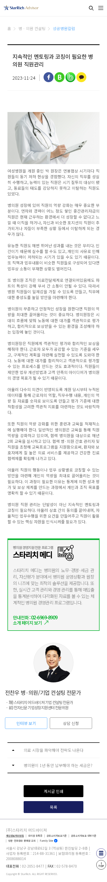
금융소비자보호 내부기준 (83, 835)
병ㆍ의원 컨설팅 (32, 28)
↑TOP (101, 865)
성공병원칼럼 (64, 28)
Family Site (46, 840)
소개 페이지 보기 (27, 622)
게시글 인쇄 (53, 791)
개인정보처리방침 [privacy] (15, 835)
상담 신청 (71, 723)
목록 (53, 807)
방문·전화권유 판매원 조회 (22, 840)
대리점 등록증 (35, 835)
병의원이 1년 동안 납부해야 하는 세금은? (58, 765)
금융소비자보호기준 (57, 835)
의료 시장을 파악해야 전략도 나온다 (54, 750)
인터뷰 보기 (26, 723)
